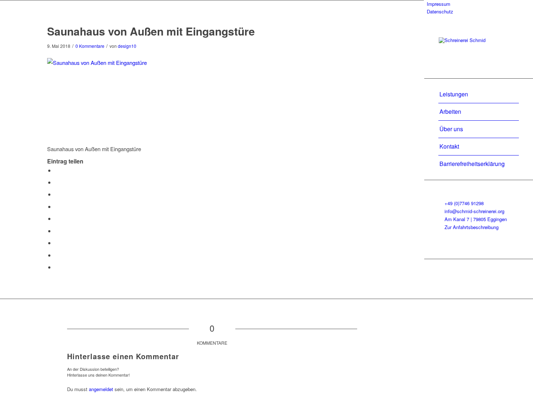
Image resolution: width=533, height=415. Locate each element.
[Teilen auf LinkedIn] (57, 218)
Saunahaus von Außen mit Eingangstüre (151, 31)
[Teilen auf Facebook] (57, 170)
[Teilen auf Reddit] (57, 255)
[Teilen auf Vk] (57, 242)
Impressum (438, 3)
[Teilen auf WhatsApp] (57, 194)
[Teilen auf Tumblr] (57, 231)
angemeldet (101, 389)
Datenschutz (440, 11)
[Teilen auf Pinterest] (57, 206)
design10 (127, 46)
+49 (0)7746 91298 (464, 203)
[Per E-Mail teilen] (57, 267)
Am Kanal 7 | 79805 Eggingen (476, 219)
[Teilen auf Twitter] (57, 182)
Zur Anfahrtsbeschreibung (472, 227)
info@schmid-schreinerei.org (474, 211)
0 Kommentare (89, 46)
